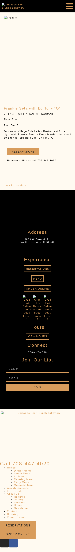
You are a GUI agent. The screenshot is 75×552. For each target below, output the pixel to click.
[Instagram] (33, 397)
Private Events (16, 517)
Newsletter (21, 508)
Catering (12, 514)
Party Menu (21, 482)
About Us (13, 493)
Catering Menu (24, 479)
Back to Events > (15, 185)
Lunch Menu (22, 473)
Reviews (19, 496)
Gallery (19, 499)
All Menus (20, 476)
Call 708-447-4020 (25, 463)
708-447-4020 (37, 352)
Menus (11, 467)
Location (19, 502)
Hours (18, 505)
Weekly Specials (18, 488)
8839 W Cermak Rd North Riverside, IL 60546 (37, 240)
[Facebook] (41, 397)
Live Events (14, 491)
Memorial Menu (24, 485)
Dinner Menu (22, 470)
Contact (12, 511)
